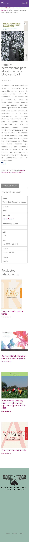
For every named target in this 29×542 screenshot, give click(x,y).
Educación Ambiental (17, 172)
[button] (24, 24)
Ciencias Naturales (11, 8)
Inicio (3, 8)
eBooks (9, 172)
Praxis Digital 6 (8, 219)
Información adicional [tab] (10, 186)
